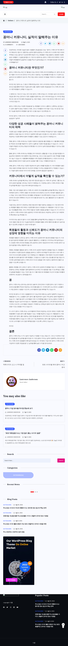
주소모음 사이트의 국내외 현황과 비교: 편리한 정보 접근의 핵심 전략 (24, 508)
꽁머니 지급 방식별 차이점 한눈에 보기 (19, 408)
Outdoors (10, 20)
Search (61, 460)
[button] (32, 491)
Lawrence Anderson (13, 412)
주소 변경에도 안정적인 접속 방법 (13, 532)
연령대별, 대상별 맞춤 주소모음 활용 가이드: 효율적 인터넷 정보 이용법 (25, 516)
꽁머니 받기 (54, 284)
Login (61, 14)
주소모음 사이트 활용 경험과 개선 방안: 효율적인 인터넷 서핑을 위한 (24, 524)
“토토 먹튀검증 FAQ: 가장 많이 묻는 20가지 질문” (23, 433)
